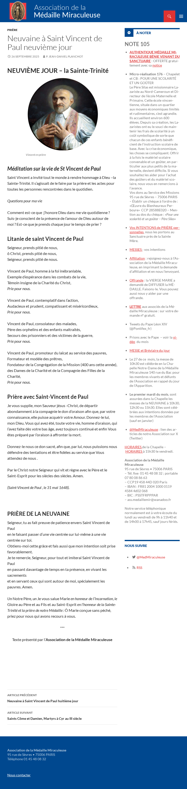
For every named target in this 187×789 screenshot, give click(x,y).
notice (157, 65)
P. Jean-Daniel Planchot (64, 56)
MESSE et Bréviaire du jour (150, 350)
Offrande (136, 280)
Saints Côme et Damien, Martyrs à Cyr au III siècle (44, 716)
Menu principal (181, 16)
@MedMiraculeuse (144, 429)
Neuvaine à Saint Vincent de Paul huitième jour (42, 698)
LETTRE (135, 306)
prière (12, 30)
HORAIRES (133, 447)
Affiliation (137, 258)
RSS (139, 567)
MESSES (136, 249)
